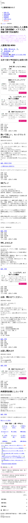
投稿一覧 (6, 12)
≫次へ (25, 495)
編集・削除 (4, 163)
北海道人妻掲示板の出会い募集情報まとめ (13, 492)
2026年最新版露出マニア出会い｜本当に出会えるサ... (12, 460)
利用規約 (6, 17)
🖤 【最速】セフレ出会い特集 (17, 54)
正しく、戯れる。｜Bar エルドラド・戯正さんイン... (12, 445)
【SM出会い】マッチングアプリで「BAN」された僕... (12, 450)
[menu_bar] (1, 4)
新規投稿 (6, 16)
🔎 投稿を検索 (5, 53)
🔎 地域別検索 (5, 54)
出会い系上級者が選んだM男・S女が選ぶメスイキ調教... (13, 453)
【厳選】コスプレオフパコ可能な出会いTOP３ (11, 456)
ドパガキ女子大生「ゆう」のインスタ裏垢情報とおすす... (13, 457)
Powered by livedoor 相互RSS (8, 463)
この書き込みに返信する (7, 166)
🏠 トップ (3, 23)
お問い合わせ (7, 19)
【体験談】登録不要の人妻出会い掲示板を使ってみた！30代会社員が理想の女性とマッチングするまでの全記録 (14, 482)
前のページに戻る (6, 420)
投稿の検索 (7, 14)
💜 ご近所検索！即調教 (7, 56)
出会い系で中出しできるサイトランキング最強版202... (12, 448)
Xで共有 (9, 163)
